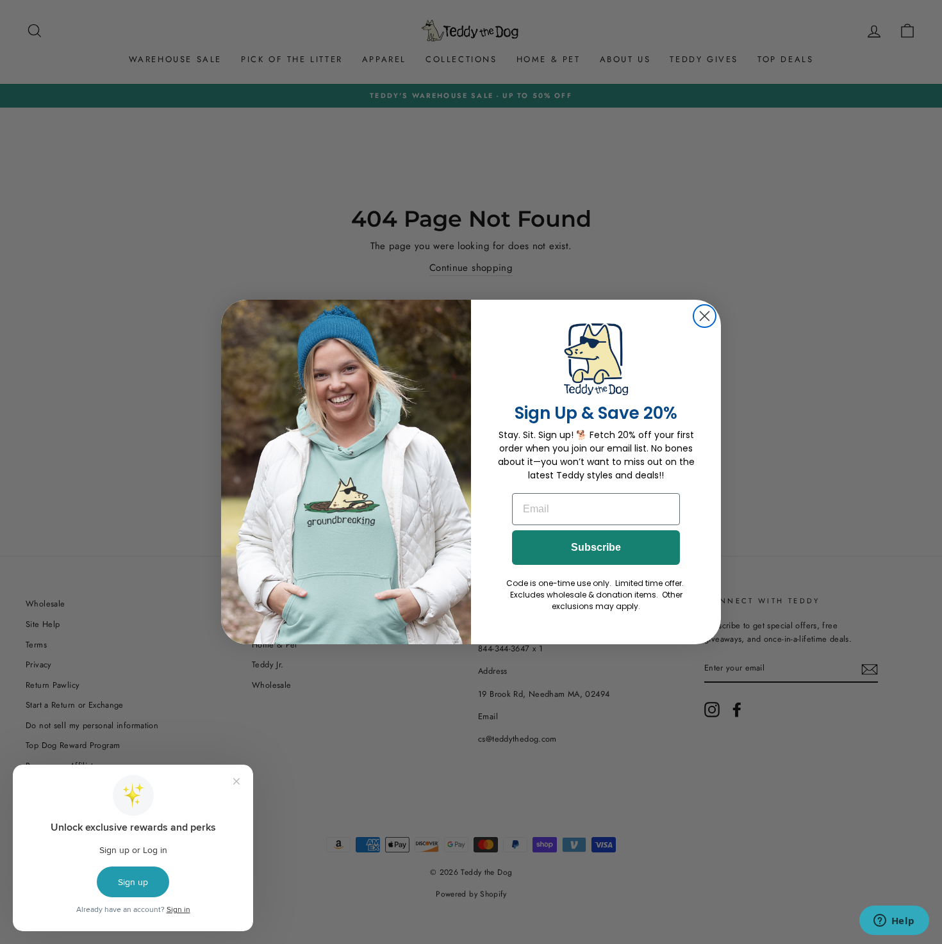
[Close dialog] (704, 316)
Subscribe (596, 547)
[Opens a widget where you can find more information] (894, 922)
